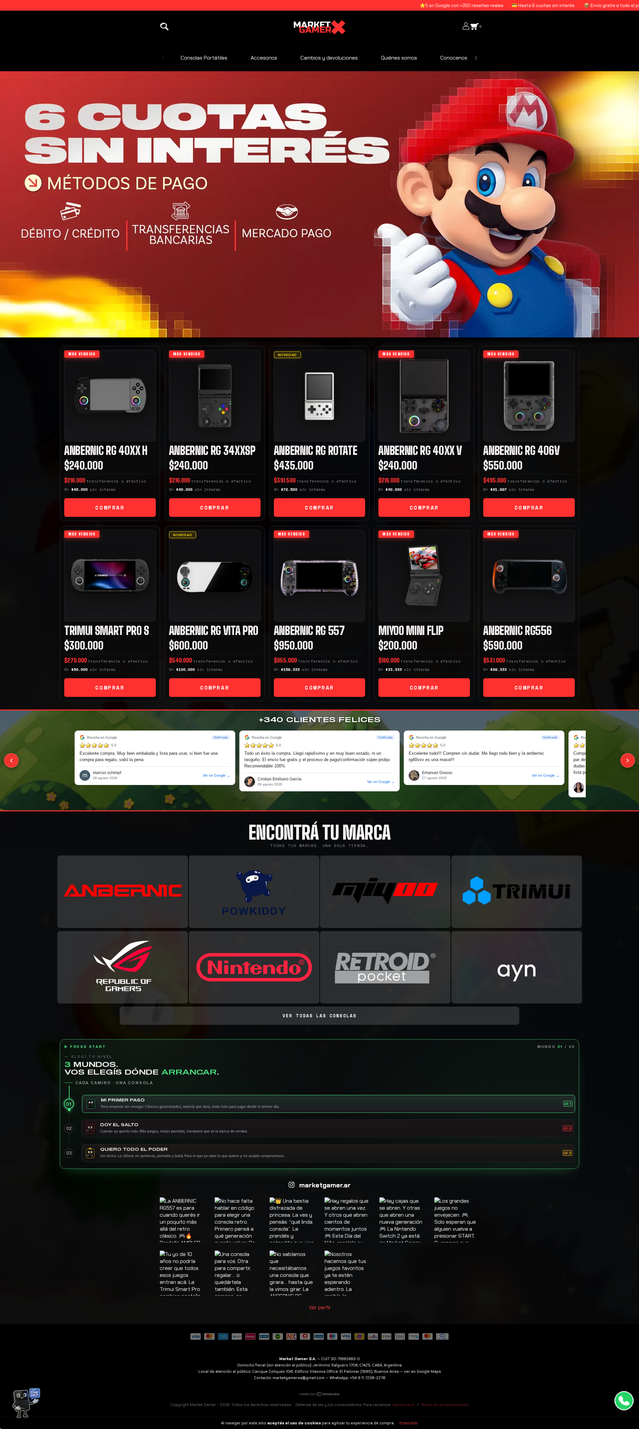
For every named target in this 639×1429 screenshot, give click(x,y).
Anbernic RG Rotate (315, 450)
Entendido (408, 1423)
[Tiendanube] (319, 1394)
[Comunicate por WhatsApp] (624, 1401)
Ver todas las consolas (319, 1015)
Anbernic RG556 (517, 630)
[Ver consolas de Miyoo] (385, 892)
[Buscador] (164, 30)
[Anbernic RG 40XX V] (424, 396)
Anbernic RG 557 (309, 630)
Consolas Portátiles (204, 57)
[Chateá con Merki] (24, 1404)
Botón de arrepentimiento (445, 1404)
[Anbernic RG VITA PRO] (215, 576)
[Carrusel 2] (319, 204)
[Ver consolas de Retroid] (385, 967)
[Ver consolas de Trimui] (516, 892)
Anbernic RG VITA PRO (213, 630)
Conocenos (453, 57)
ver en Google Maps (422, 1371)
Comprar (109, 507)
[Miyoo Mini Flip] (424, 576)
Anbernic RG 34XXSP (212, 450)
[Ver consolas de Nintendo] (254, 967)
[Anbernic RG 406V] (529, 396)
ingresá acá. (403, 1404)
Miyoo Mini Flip (410, 630)
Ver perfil (319, 1307)
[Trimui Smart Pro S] (110, 576)
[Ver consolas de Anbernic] (122, 892)
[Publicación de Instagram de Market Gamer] (182, 1219)
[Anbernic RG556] (529, 576)
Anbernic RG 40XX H (105, 450)
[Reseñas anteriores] (11, 760)
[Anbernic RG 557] (319, 576)
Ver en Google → (216, 775)
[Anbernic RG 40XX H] (110, 396)
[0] (474, 30)
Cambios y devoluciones (329, 57)
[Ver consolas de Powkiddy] (254, 892)
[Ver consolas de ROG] (122, 967)
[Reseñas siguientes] (627, 760)
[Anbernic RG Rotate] (319, 396)
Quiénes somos (399, 57)
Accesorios (264, 57)
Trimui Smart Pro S (106, 630)
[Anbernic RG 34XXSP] (215, 396)
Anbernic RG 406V (521, 450)
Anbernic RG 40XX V (420, 450)
